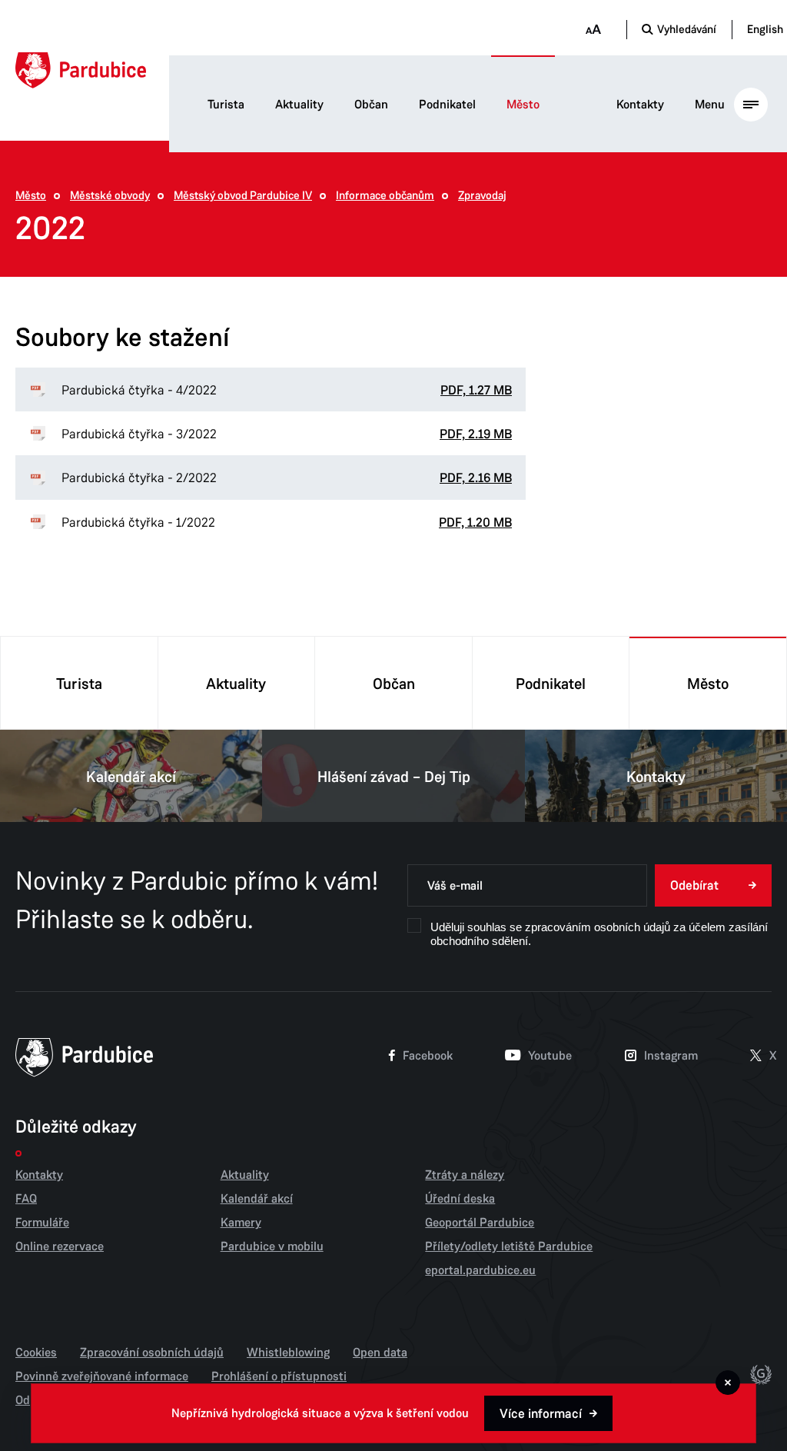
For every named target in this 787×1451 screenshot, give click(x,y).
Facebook (428, 1055)
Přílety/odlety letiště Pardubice (509, 1246)
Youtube (550, 1055)
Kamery (241, 1222)
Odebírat (694, 885)
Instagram (671, 1055)
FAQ (26, 1198)
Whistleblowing (288, 1352)
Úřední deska (460, 1198)
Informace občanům (385, 195)
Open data (380, 1352)
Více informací (541, 1414)
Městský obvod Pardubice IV (243, 195)
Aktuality (299, 104)
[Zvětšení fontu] (593, 30)
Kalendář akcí (131, 777)
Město (523, 104)
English (765, 29)
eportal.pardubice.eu (480, 1270)
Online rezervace (59, 1246)
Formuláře (42, 1222)
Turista (226, 104)
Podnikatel (447, 104)
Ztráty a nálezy (464, 1175)
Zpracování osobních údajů (152, 1352)
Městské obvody (110, 195)
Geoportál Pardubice (479, 1222)
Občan (371, 104)
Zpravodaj (482, 195)
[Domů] (80, 70)
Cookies (36, 1352)
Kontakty (640, 104)
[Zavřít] (728, 1382)
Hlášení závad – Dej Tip (393, 777)
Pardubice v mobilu (272, 1246)
